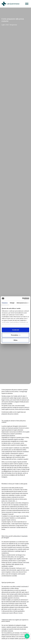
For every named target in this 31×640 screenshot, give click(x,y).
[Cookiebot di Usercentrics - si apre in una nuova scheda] (22, 298)
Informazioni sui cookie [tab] (23, 302)
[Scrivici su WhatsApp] (27, 636)
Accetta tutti (15, 330)
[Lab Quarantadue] (11, 3)
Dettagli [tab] (12, 302)
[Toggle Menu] (26, 4)
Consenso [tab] (5, 302)
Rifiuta (15, 340)
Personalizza (14, 335)
